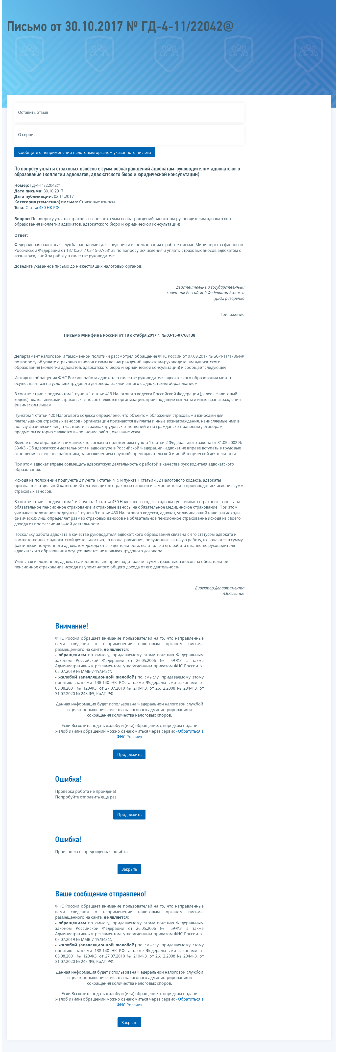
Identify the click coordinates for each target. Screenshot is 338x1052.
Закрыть (129, 869)
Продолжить (129, 754)
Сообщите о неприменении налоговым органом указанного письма (84, 152)
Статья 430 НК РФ (42, 207)
